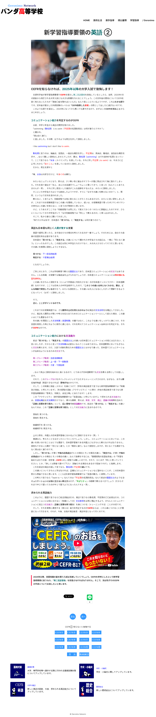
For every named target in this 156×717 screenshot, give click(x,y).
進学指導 (110, 20)
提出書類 (122, 20)
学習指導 (134, 20)
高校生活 (97, 20)
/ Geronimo (148, 20)
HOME (86, 20)
